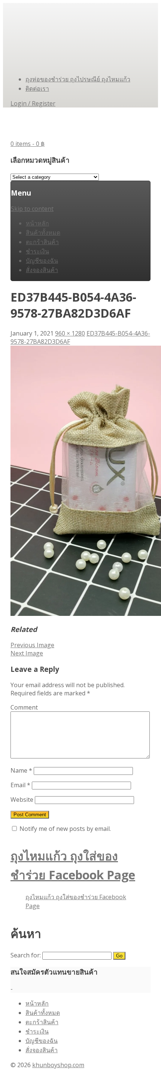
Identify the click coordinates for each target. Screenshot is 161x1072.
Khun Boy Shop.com (68, 123)
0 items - (27, 144)
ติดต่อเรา (37, 88)
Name (21, 770)
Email (20, 785)
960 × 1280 (70, 333)
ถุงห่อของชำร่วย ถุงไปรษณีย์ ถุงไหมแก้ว (77, 79)
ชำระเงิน (37, 251)
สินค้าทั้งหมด (43, 232)
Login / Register (32, 103)
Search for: (25, 955)
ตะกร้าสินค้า (42, 242)
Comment (24, 707)
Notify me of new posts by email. (65, 829)
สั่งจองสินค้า (42, 270)
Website (21, 799)
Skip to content (32, 209)
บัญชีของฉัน (42, 260)
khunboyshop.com (58, 1065)
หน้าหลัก (37, 223)
